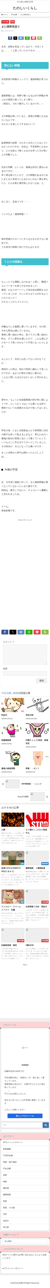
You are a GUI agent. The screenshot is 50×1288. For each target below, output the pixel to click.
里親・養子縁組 (10, 1162)
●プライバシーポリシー (12, 1268)
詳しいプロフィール (25, 1116)
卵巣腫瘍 (7, 1149)
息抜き (6, 1221)
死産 (5, 1201)
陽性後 (6, 1188)
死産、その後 (9, 1208)
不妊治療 (5, 21)
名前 (5, 668)
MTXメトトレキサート (13, 1142)
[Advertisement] (25, 548)
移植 (5, 1181)
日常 (5, 1214)
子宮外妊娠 (8, 1155)
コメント (9, 642)
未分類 (6, 1227)
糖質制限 (7, 1195)
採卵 (12, 21)
